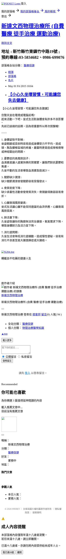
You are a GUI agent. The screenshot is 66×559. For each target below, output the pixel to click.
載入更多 (7, 340)
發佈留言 (7, 361)
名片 (11, 80)
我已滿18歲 (8, 552)
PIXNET (16, 509)
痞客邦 (36, 314)
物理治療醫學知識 (33, 327)
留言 (44, 314)
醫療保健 (29, 65)
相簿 (11, 72)
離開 (19, 552)
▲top (4, 333)
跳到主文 (6, 43)
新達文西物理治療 (12, 295)
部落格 (12, 76)
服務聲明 (36, 512)
